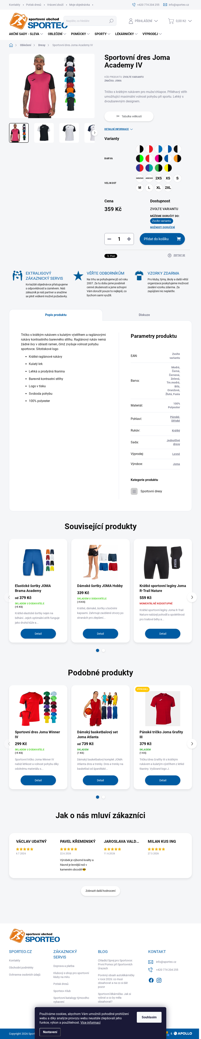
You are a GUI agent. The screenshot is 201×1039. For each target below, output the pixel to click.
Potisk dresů (33, 4)
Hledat (111, 20)
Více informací (90, 1022)
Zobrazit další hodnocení (100, 890)
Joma (176, 464)
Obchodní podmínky (21, 967)
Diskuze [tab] (144, 315)
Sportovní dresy (151, 491)
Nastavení (50, 1032)
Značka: (113, 80)
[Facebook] (151, 980)
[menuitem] (26, 34)
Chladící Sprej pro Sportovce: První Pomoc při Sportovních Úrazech (115, 964)
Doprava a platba (63, 966)
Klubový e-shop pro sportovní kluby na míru (71, 975)
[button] (97, 650)
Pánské (174, 417)
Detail (38, 633)
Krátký (176, 430)
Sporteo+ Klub (62, 991)
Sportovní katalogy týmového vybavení (71, 999)
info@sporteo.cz (166, 961)
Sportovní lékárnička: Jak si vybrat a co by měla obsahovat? (114, 997)
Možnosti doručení (162, 227)
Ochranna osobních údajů (24, 974)
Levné (176, 454)
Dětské (175, 420)
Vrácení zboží (55, 4)
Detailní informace (116, 129)
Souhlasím (149, 1017)
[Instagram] (159, 980)
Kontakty (14, 4)
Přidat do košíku (156, 239)
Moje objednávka (79, 4)
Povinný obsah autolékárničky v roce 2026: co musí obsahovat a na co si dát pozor (116, 981)
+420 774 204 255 (167, 969)
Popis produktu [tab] (56, 315)
